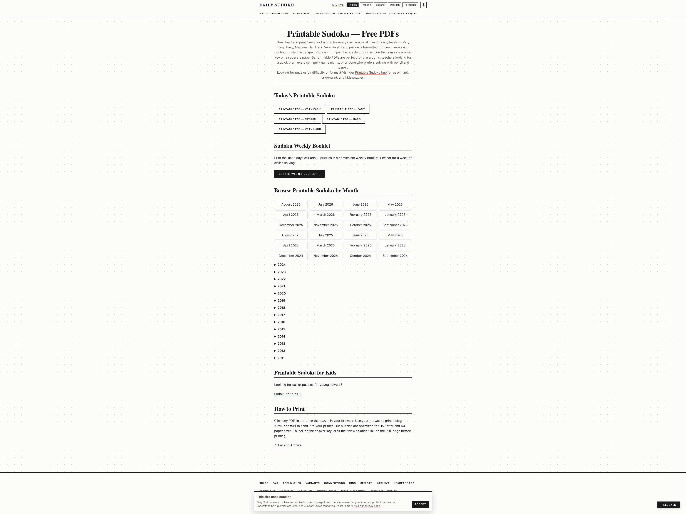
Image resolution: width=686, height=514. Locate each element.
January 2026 (395, 214)
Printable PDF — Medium (297, 119)
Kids (352, 483)
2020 (282, 293)
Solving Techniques (403, 13)
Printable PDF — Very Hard (300, 129)
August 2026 (290, 204)
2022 (282, 279)
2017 (281, 315)
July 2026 (325, 204)
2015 (281, 329)
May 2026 (395, 204)
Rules (264, 483)
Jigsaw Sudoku (324, 13)
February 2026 (360, 214)
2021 (281, 286)
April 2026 (291, 214)
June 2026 (360, 204)
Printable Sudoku (350, 13)
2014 (281, 336)
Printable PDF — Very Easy (300, 109)
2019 (281, 300)
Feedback (669, 504)
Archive (338, 4)
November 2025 (326, 225)
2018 (281, 308)
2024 (282, 264)
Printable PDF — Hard (344, 119)
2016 (281, 322)
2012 (281, 351)
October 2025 (360, 225)
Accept (420, 504)
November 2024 (326, 256)
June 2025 (360, 235)
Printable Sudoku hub (371, 72)
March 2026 (326, 214)
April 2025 (291, 245)
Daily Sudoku (276, 5)
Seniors (366, 483)
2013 (281, 343)
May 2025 (395, 235)
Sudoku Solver (376, 13)
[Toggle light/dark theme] (423, 5)
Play (262, 13)
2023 (282, 272)
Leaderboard (404, 483)
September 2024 (395, 256)
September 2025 (395, 225)
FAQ (276, 483)
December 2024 (291, 256)
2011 (281, 358)
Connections (279, 13)
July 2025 (325, 235)
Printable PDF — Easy (348, 109)
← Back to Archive (288, 445)
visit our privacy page (367, 505)
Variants (312, 483)
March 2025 (326, 245)
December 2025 (291, 225)
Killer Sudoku (301, 13)
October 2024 (360, 256)
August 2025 (290, 235)
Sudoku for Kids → (288, 394)
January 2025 (395, 245)
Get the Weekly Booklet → (299, 174)
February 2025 (360, 245)
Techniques (292, 483)
